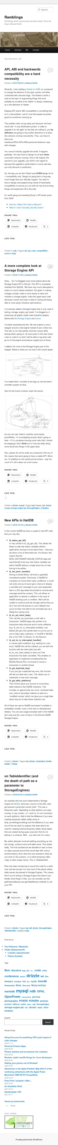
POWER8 (34, 1000)
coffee (44, 970)
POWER (23, 1000)
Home (7, 50)
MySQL (17, 803)
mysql (21, 505)
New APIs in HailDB (19, 520)
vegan (39, 1007)
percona (36, 996)
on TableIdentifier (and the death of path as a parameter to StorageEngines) (21, 783)
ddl (30, 928)
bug (23, 970)
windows (8, 1010)
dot (43, 505)
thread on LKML (33, 89)
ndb (33, 991)
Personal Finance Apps (15, 1046)
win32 (45, 1007)
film (46, 976)
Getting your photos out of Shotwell (20, 1063)
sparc (29, 1004)
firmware (8, 981)
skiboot (16, 1004)
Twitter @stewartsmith (14, 949)
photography (11, 1000)
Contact (36, 50)
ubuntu (32, 1007)
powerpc (44, 1000)
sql (34, 1004)
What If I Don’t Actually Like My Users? (26, 207)
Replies (45, 508)
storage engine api (18, 508)
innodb (42, 981)
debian (22, 976)
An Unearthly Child (13, 1086)
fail (42, 976)
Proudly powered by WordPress (29, 1139)
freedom (17, 981)
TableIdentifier (10, 930)
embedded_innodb (43, 761)
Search (7, 1017)
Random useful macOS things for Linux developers (28, 1057)
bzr (28, 970)
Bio (27, 50)
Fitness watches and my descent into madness (25, 1051)
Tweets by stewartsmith (14, 1101)
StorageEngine (33, 508)
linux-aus (26, 985)
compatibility (41, 250)
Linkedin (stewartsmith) (18, 952)
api (29, 250)
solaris (23, 1004)
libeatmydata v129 (12, 1091)
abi (26, 250)
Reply (14, 763)
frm (24, 981)
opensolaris (26, 997)
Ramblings (13, 16)
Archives (17, 50)
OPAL (41, 991)
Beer (7, 970)
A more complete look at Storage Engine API (22, 268)
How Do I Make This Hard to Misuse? (25, 204)
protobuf (7, 1004)
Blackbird (16, 970)
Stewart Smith (31, 83)
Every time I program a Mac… (18, 1080)
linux (18, 985)
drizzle (15, 505)
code (14, 250)
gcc (28, 981)
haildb (7, 763)
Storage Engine (24, 318)
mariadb (9, 991)
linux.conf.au (38, 985)
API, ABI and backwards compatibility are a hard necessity (22, 74)
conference (11, 976)
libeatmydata (9, 985)
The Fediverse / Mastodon (16, 946)
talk (26, 1007)
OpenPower (12, 996)
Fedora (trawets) (15, 956)
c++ (31, 970)
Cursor (38, 318)
